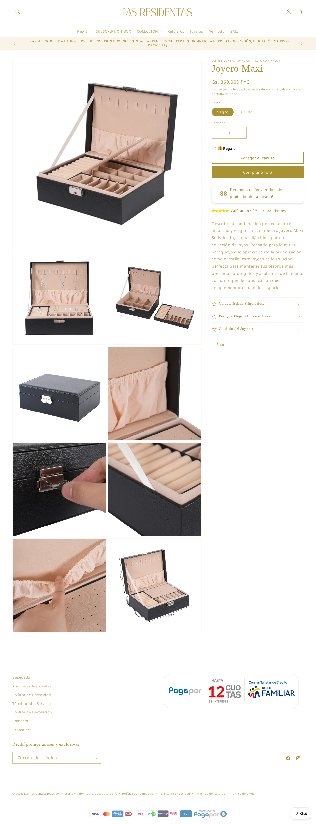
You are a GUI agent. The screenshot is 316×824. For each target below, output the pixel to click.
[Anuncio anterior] (14, 43)
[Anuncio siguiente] (301, 43)
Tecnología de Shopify (101, 793)
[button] (17, 11)
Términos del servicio (210, 793)
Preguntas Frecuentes (32, 686)
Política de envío (243, 793)
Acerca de (21, 729)
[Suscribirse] (95, 758)
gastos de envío (262, 89)
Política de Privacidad (31, 694)
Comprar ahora (257, 172)
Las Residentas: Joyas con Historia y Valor (54, 793)
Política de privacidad (174, 793)
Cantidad (219, 123)
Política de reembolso (138, 793)
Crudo (249, 113)
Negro (222, 112)
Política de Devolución (32, 712)
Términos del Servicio (31, 703)
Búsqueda (21, 677)
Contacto (20, 720)
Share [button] (222, 344)
